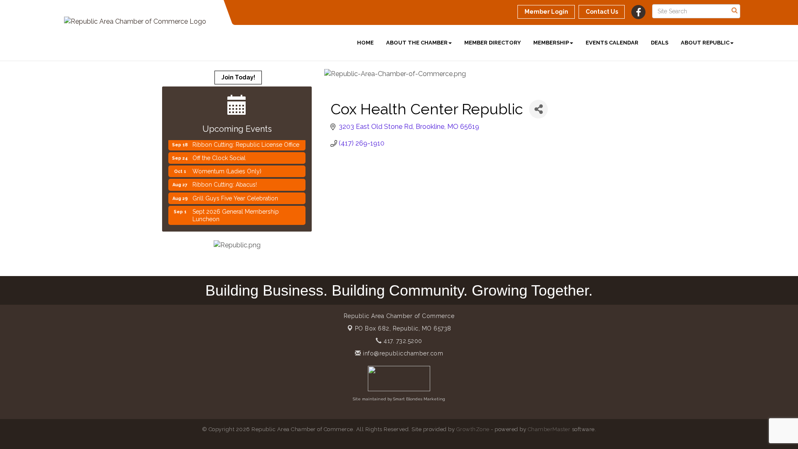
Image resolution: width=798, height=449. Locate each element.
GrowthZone (473, 429)
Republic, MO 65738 (403, 328)
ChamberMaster (549, 429)
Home (365, 42)
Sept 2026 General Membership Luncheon (235, 212)
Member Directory (492, 42)
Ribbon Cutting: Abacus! (224, 181)
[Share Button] (538, 109)
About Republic (705, 42)
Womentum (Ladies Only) (226, 167)
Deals (659, 42)
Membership (551, 42)
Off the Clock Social (219, 154)
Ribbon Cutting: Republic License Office (245, 141)
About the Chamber (417, 42)
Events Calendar (612, 42)
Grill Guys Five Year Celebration (235, 194)
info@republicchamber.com (402, 353)
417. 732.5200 (402, 341)
